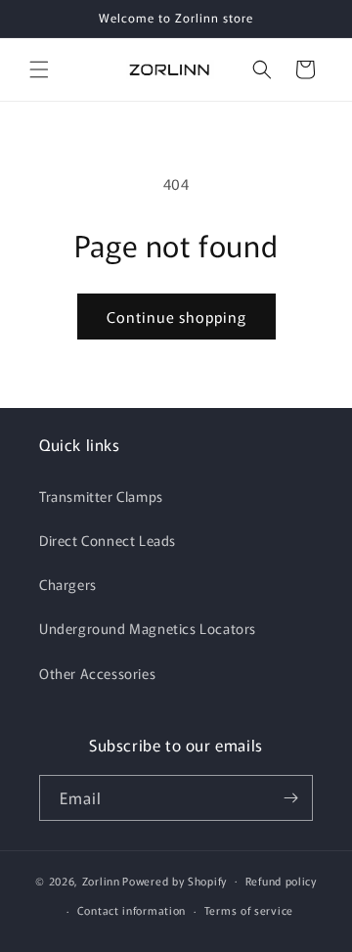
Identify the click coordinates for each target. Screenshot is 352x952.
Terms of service (248, 910)
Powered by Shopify (174, 879)
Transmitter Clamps (101, 496)
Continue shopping (176, 316)
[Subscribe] (290, 798)
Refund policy (281, 880)
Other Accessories (97, 673)
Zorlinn (101, 879)
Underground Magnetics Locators (147, 628)
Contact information (131, 910)
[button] (39, 69)
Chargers (68, 584)
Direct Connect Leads (107, 540)
